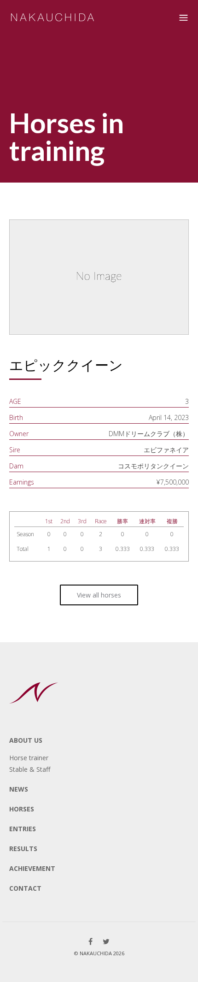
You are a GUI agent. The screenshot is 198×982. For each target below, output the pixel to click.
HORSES (21, 809)
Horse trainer (28, 757)
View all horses (99, 595)
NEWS (18, 789)
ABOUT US (25, 740)
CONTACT (25, 888)
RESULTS (23, 848)
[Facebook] (90, 941)
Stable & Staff (29, 769)
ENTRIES (22, 828)
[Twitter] (106, 941)
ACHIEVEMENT (32, 868)
